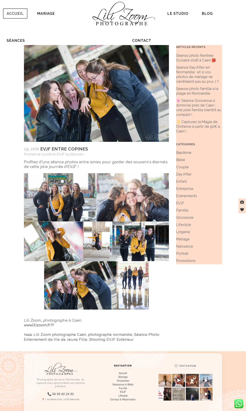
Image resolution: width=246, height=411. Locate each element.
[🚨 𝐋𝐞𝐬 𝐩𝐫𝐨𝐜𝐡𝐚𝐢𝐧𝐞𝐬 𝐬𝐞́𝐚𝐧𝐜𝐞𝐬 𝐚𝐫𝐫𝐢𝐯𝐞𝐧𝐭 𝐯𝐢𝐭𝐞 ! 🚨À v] (178, 394)
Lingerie (183, 232)
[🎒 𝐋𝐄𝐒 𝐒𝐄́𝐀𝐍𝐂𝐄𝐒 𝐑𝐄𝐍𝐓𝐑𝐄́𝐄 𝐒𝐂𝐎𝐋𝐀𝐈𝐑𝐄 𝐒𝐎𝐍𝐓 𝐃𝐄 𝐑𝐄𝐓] (164, 394)
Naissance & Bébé (123, 384)
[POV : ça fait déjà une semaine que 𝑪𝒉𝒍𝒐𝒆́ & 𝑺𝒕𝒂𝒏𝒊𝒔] (164, 380)
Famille (182, 210)
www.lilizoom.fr (37, 325)
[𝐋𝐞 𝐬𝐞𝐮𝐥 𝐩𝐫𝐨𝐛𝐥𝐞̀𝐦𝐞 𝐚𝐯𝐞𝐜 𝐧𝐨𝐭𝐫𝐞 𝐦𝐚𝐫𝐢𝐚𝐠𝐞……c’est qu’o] (192, 394)
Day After (184, 174)
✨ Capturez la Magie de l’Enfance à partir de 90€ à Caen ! (198, 126)
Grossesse (185, 217)
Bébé (180, 160)
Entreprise (184, 188)
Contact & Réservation (123, 399)
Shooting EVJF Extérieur (111, 339)
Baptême (183, 152)
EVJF (61, 154)
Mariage (183, 239)
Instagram (187, 365)
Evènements (186, 196)
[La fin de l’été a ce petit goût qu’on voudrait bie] (206, 380)
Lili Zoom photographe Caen (60, 334)
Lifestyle (183, 225)
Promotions (185, 261)
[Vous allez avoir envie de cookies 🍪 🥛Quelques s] (192, 380)
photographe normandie (110, 334)
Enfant (181, 181)
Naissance (184, 246)
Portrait (182, 253)
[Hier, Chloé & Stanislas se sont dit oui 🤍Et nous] (206, 394)
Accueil (123, 373)
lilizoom (76, 154)
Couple (182, 167)
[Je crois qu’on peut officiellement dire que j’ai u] (178, 380)
